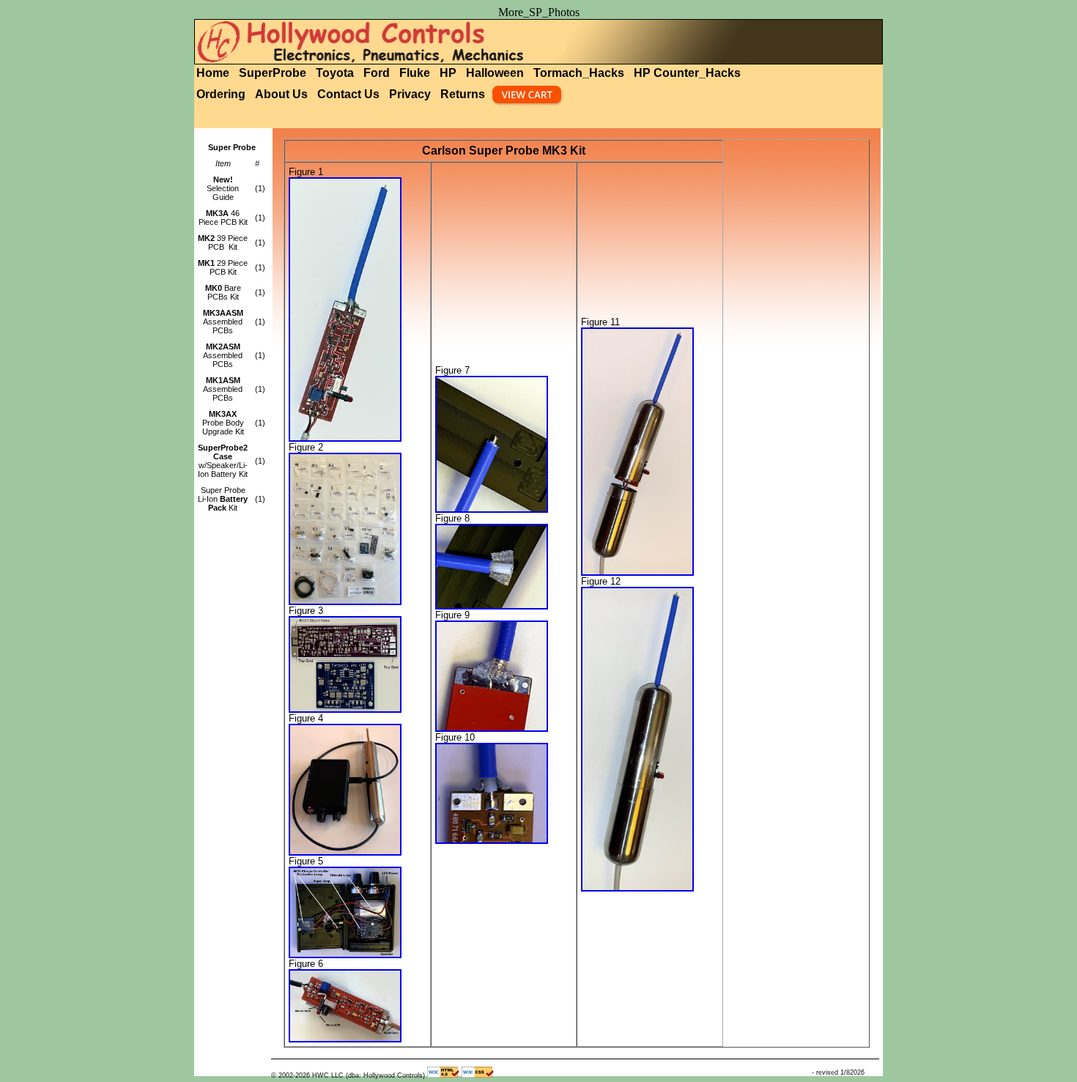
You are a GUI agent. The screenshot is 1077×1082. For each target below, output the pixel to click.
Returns (462, 94)
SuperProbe (272, 73)
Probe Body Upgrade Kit (223, 423)
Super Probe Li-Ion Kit (223, 499)
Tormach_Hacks (578, 73)
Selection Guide (223, 188)
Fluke (414, 73)
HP (448, 73)
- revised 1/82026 (838, 1072)
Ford (376, 73)
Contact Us (348, 94)
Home (212, 73)
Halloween (495, 73)
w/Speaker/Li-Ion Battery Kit (223, 460)
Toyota (335, 73)
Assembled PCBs (223, 321)
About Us (281, 94)
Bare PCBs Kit (223, 292)
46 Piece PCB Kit (223, 217)
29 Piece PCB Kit (223, 267)
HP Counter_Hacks (687, 73)
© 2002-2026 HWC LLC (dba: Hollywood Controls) (348, 1075)
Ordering (220, 94)
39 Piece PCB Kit (223, 242)
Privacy (410, 94)
